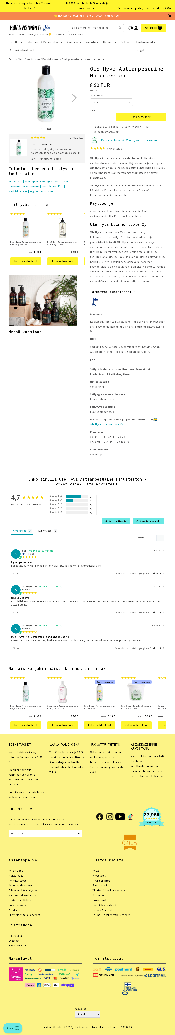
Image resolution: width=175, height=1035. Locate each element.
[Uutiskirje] (78, 833)
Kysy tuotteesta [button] (118, 521)
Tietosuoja (15, 936)
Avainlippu (31, 181)
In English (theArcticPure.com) (112, 915)
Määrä (93, 110)
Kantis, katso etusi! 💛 (39, 34)
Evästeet (14, 940)
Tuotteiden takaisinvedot (24, 915)
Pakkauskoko (96, 95)
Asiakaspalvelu (16, 34)
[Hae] (120, 28)
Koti (21, 59)
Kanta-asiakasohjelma (23, 895)
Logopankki (100, 900)
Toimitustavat (17, 880)
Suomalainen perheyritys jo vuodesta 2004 (144, 8)
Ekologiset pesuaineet (54, 181)
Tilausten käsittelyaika (23, 890)
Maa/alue (80, 1008)
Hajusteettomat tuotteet (24, 186)
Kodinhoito (33, 59)
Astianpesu (15, 181)
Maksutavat (16, 875)
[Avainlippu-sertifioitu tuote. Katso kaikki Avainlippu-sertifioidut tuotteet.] (95, 303)
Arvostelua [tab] (20, 530)
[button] (153, 28)
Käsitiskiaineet (50, 59)
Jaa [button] (17, 573)
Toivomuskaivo (76, 34)
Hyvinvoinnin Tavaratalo (90, 1027)
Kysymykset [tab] (45, 530)
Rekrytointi (100, 885)
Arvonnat (98, 895)
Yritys (96, 870)
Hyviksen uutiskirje (20, 900)
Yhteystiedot (16, 870)
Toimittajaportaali (104, 905)
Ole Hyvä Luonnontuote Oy (106, 424)
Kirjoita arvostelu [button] (150, 521)
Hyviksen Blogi (102, 880)
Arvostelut (99, 875)
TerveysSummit (102, 910)
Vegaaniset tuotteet (42, 191)
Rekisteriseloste (19, 945)
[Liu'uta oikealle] (74, 98)
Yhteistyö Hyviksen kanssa (109, 890)
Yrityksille (59, 34)
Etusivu (13, 59)
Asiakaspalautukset (21, 885)
